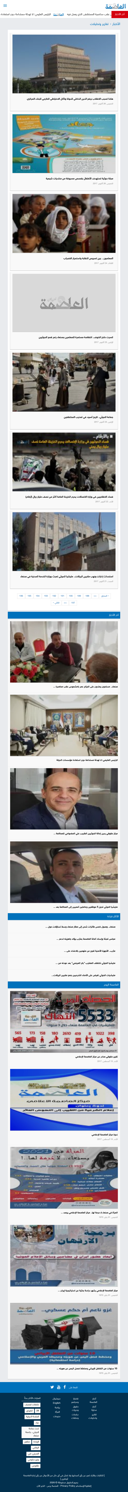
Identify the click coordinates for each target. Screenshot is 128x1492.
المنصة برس (52, 1486)
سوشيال (56, 1399)
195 (29, 596)
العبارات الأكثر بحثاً (32, 1398)
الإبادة (36, 1442)
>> (65, 603)
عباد (37, 1423)
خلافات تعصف (32, 1404)
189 (79, 596)
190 (71, 596)
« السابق (105, 596)
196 (21, 596)
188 (87, 596)
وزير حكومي (33, 1459)
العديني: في (33, 1454)
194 (37, 596)
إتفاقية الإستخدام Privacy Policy (75, 1486)
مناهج (27, 1442)
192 (54, 596)
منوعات (56, 1416)
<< (95, 596)
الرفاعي (35, 1447)
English (56, 1403)
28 (37, 1411)
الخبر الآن (41, 1486)
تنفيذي (29, 1411)
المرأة (57, 1412)
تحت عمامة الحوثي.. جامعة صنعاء (32, 1432)
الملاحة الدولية (32, 1416)
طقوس (35, 1466)
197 (73, 603)
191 (62, 596)
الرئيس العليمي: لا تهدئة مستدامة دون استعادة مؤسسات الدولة (61, 14)
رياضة (57, 1407)
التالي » (56, 603)
